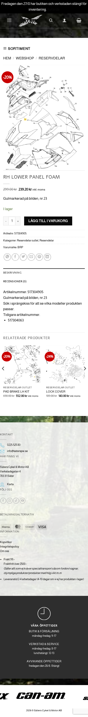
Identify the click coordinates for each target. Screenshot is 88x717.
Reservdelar (52, 58)
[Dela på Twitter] (23, 257)
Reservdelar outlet (27, 240)
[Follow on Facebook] (3, 501)
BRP (20, 247)
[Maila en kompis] (31, 257)
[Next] (84, 377)
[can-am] (44, 695)
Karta (10, 484)
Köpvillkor (6, 542)
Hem (7, 58)
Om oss (4, 551)
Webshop (25, 58)
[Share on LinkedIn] (47, 257)
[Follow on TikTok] (16, 501)
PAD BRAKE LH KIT (16, 391)
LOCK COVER (55, 391)
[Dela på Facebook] (15, 257)
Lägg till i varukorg (48, 221)
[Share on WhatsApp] (7, 257)
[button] (9, 20)
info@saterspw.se (17, 451)
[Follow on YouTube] (22, 501)
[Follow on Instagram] (9, 501)
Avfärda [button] (53, 9)
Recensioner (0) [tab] (14, 281)
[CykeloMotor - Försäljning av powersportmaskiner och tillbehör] (31, 21)
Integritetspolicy (9, 546)
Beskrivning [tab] (12, 272)
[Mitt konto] (64, 20)
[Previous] (3, 377)
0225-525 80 (14, 444)
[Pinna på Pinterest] (39, 257)
